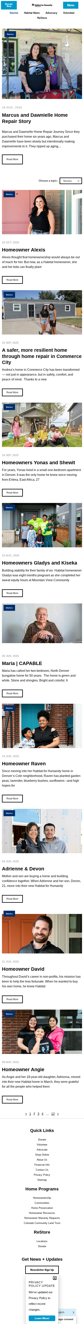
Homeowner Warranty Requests (42, 1218)
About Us (42, 1159)
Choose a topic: (48, 180)
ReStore (42, 17)
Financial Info (42, 1164)
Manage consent (63, 1319)
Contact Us (42, 1169)
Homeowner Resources (42, 1213)
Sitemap (42, 1179)
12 (53, 1113)
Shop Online (42, 1154)
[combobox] (71, 181)
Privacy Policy (42, 1174)
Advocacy (51, 12)
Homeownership (42, 1197)
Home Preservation (42, 1207)
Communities (42, 1202)
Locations (42, 1241)
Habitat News (32, 12)
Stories (14, 12)
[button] (54, 1278)
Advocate (42, 1149)
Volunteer (69, 12)
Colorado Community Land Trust (42, 1223)
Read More (12, 159)
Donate (42, 1139)
